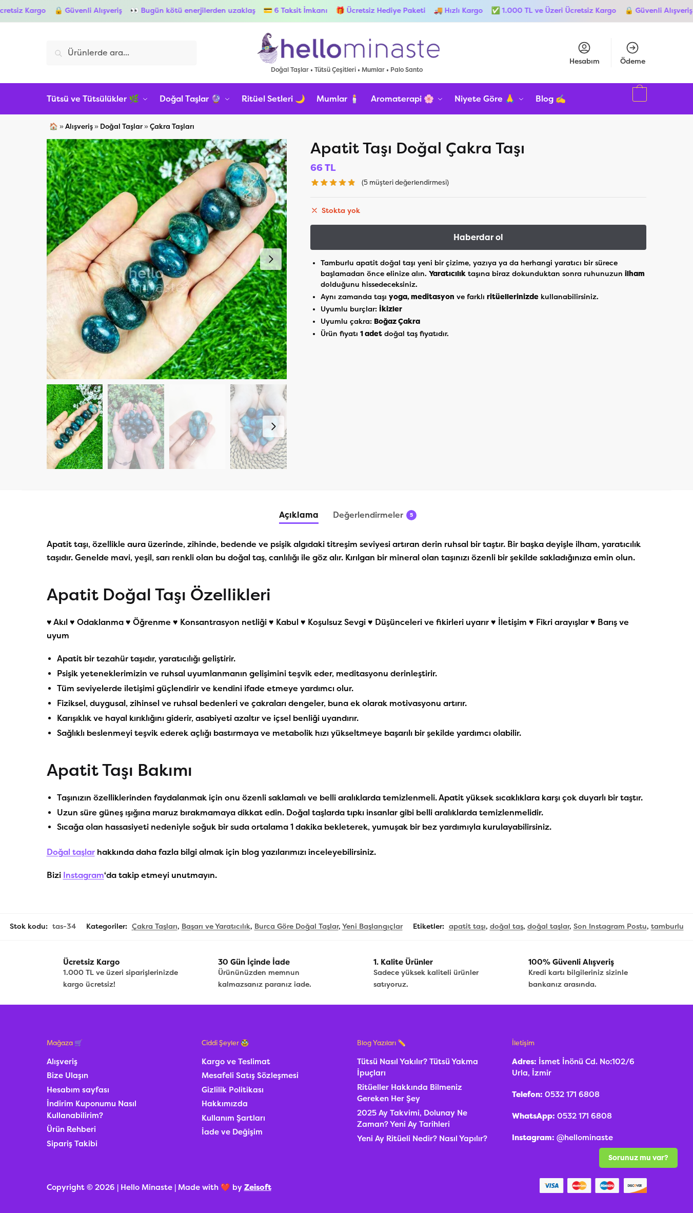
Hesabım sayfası (78, 1089)
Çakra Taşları (172, 126)
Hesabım (584, 61)
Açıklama (299, 515)
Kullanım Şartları (233, 1118)
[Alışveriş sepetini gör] (638, 99)
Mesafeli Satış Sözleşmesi (250, 1075)
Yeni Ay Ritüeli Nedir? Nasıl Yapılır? (422, 1138)
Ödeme (632, 61)
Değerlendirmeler (368, 515)
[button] (271, 259)
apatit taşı (467, 926)
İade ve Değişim (232, 1132)
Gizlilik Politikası (233, 1089)
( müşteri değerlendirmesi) (405, 182)
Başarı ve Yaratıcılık (216, 926)
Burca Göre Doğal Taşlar (296, 926)
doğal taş (506, 926)
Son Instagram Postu (610, 926)
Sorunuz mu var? (638, 1157)
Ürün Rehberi (71, 1129)
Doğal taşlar (71, 852)
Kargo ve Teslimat (236, 1061)
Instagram (83, 875)
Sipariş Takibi (72, 1143)
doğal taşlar (548, 926)
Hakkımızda (225, 1103)
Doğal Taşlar (121, 126)
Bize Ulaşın (67, 1075)
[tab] (299, 507)
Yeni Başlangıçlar (372, 926)
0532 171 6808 (572, 1094)
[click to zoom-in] (167, 259)
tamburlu (667, 926)
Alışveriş (79, 126)
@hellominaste (585, 1137)
